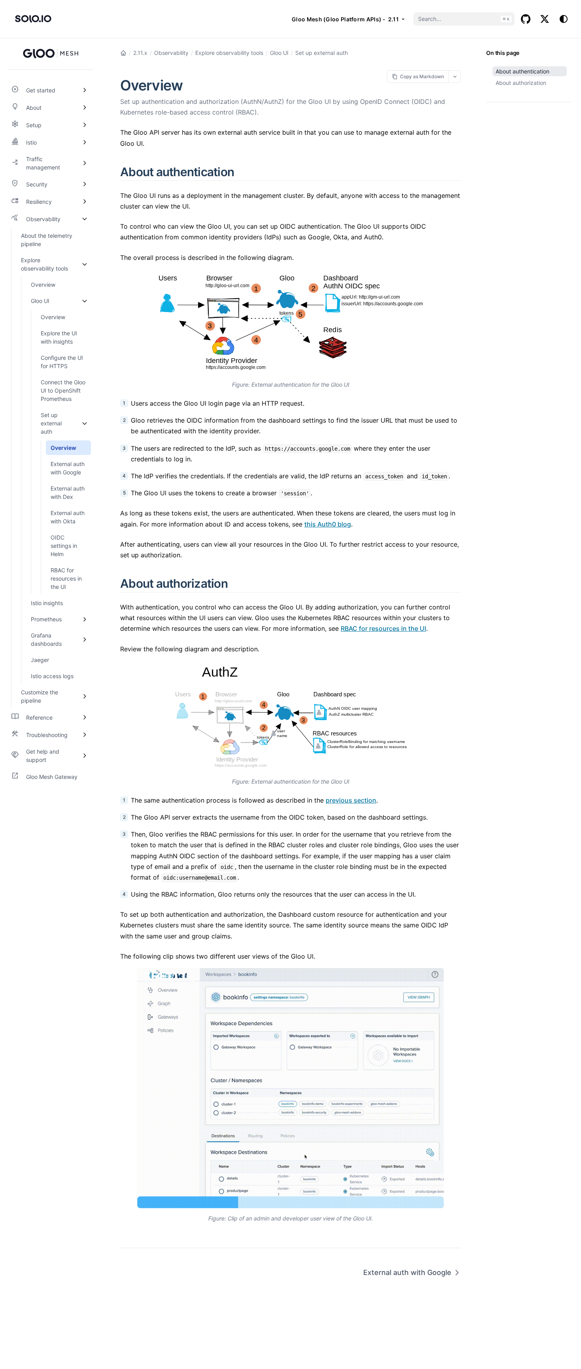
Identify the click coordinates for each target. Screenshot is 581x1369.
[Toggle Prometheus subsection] (84, 619)
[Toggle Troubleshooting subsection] (84, 735)
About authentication (522, 71)
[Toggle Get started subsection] (84, 90)
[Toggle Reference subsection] (84, 717)
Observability (171, 52)
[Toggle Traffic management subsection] (84, 163)
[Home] (123, 53)
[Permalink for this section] (243, 172)
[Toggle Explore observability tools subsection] (84, 264)
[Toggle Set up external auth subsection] (84, 423)
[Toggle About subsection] (84, 107)
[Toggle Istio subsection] (84, 142)
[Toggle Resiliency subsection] (84, 201)
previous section (351, 800)
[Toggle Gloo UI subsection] (84, 300)
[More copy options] (454, 76)
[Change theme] (564, 19)
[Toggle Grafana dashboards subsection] (84, 639)
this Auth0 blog (327, 524)
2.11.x (140, 52)
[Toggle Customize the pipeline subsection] (84, 696)
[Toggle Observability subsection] (84, 219)
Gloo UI (279, 52)
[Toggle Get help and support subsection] (84, 755)
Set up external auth (321, 52)
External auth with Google (407, 1272)
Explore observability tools (229, 52)
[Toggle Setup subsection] (84, 125)
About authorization (521, 82)
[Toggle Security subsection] (84, 184)
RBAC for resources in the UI (383, 628)
